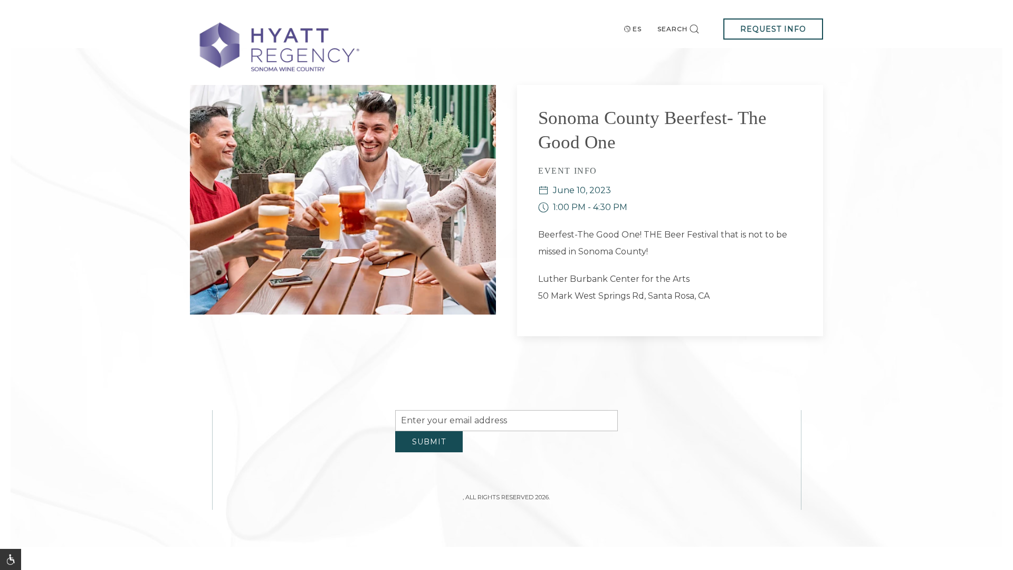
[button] (10, 559)
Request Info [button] (773, 29)
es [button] (637, 29)
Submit (429, 449)
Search (672, 29)
